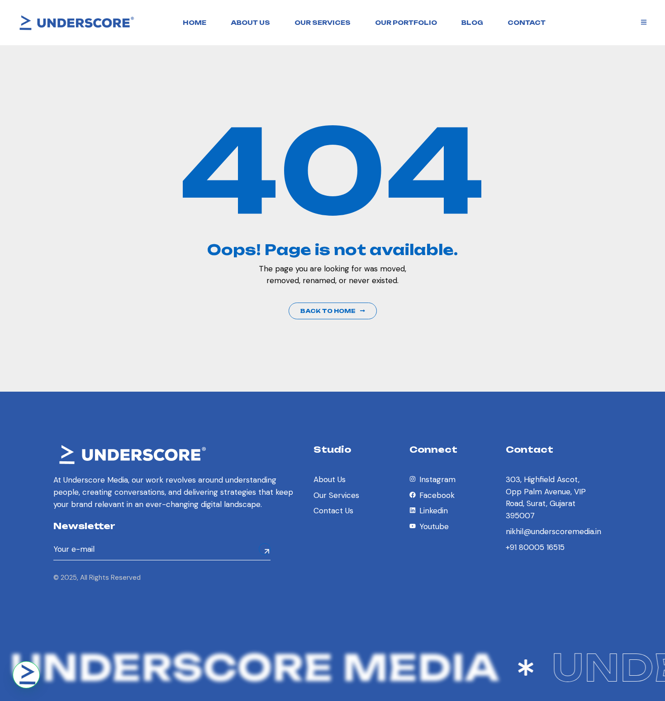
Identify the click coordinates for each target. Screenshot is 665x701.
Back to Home (328, 311)
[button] (26, 674)
